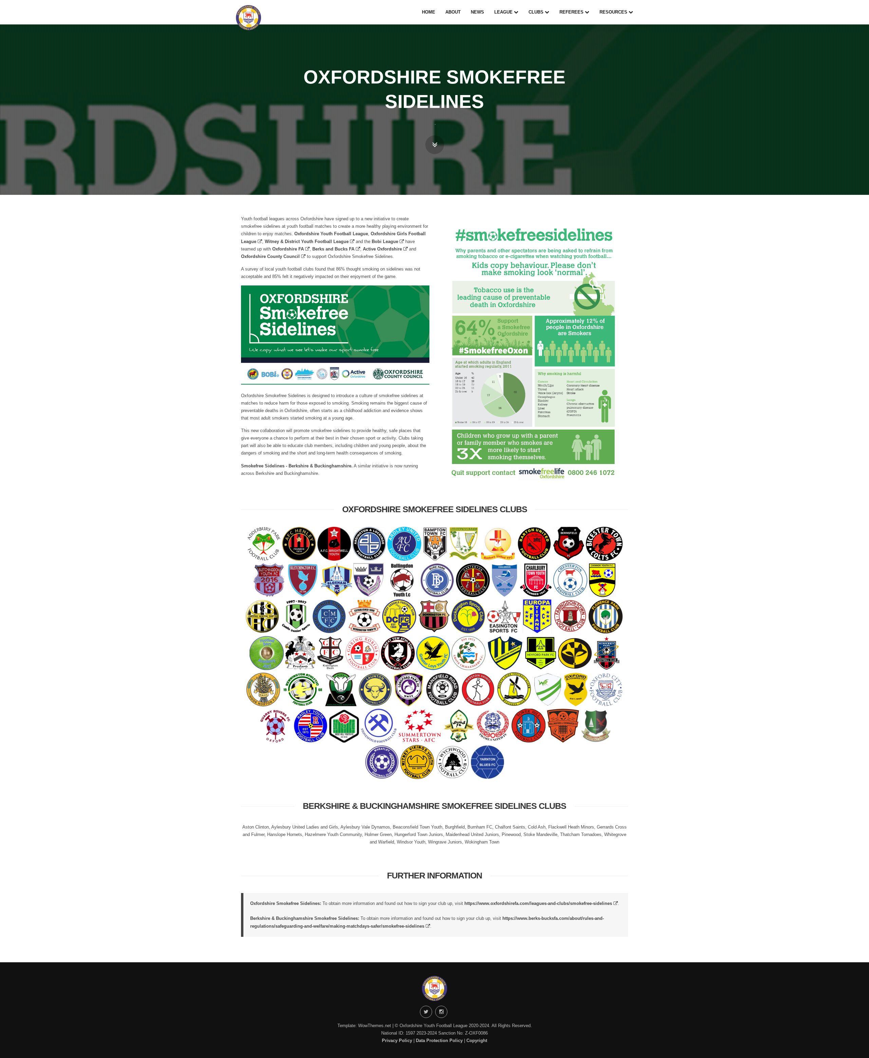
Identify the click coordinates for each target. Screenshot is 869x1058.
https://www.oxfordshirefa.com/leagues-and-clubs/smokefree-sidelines (538, 903)
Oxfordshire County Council (271, 256)
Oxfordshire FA (288, 249)
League (504, 12)
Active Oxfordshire (383, 249)
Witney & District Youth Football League (307, 241)
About (453, 12)
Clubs (537, 12)
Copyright (476, 1040)
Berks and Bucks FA (334, 249)
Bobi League (386, 241)
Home (428, 12)
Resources (614, 12)
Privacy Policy (397, 1040)
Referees (572, 12)
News (477, 12)
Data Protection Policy (439, 1040)
